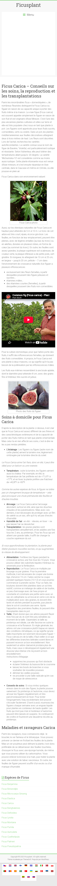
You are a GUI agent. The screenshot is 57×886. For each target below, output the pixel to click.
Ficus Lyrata (7, 817)
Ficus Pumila (8, 827)
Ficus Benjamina (9, 784)
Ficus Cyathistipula (11, 836)
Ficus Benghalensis (11, 808)
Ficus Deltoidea (9, 813)
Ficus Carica (8, 803)
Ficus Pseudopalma (11, 846)
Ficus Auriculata (9, 832)
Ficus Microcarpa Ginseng (14, 793)
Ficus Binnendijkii (10, 789)
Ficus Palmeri (8, 841)
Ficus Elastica (8, 798)
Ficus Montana (9, 822)
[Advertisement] (28, 47)
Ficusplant (28, 5)
